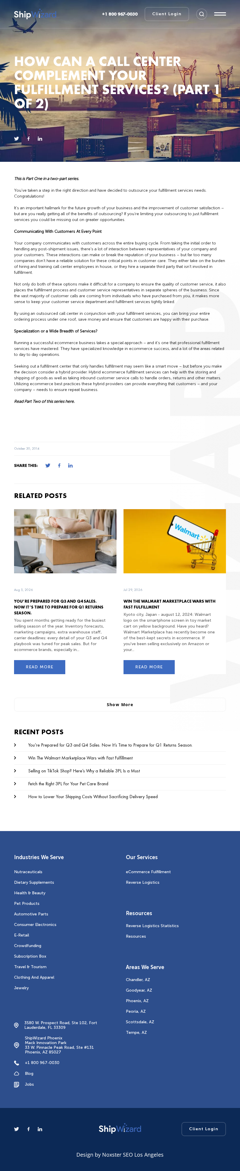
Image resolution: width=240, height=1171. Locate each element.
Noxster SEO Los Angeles (133, 1154)
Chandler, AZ (138, 979)
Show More (120, 704)
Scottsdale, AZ (140, 1021)
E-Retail (21, 935)
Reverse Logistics (143, 882)
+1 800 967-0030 (42, 1062)
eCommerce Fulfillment (148, 871)
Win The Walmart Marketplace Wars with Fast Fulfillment (80, 758)
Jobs (29, 1084)
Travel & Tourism (30, 966)
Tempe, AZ (136, 1032)
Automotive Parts (31, 914)
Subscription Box (30, 956)
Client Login (166, 13)
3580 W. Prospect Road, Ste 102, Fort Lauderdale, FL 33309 (60, 1025)
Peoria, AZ (136, 1011)
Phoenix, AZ (137, 1000)
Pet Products (27, 903)
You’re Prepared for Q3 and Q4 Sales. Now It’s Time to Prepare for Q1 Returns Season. (58, 607)
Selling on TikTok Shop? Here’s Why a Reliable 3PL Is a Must (84, 771)
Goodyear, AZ (139, 990)
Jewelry (21, 987)
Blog (29, 1073)
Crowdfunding (27, 945)
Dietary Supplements (34, 882)
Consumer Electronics (35, 924)
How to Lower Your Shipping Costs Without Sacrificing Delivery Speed (93, 796)
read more (40, 666)
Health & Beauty (29, 892)
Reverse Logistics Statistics (152, 925)
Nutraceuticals (28, 871)
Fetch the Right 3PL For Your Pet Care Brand (68, 784)
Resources (136, 936)
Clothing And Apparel (34, 977)
